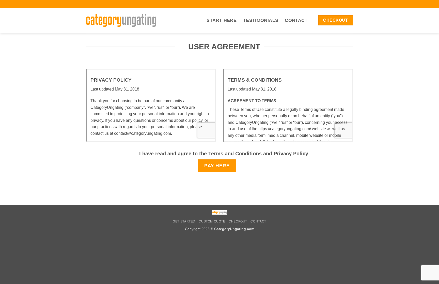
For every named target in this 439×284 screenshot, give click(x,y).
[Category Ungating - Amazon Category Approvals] (121, 20)
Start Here (222, 20)
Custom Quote (212, 221)
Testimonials (260, 20)
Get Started (184, 221)
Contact (296, 20)
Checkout (238, 221)
